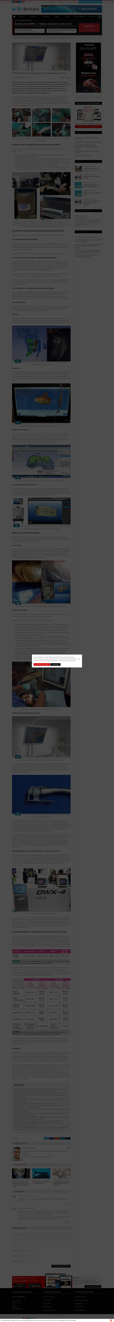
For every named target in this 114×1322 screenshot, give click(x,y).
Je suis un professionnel (41, 664)
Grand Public (55, 664)
